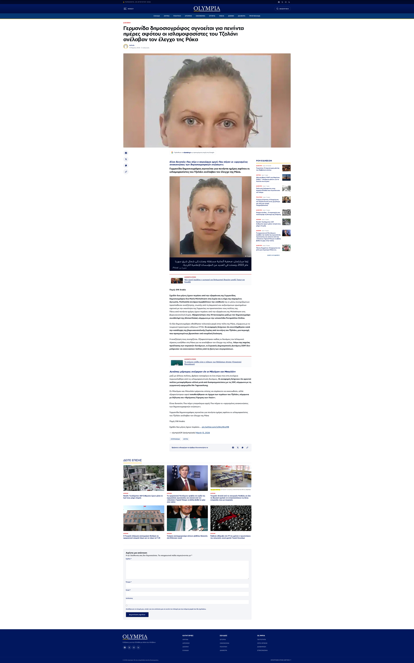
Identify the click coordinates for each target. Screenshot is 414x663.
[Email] (285, 2)
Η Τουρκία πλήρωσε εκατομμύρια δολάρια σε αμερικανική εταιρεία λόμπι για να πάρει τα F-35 (141, 537)
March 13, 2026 (203, 432)
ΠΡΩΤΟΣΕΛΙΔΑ (254, 16)
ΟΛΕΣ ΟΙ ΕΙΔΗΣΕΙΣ (273, 255)
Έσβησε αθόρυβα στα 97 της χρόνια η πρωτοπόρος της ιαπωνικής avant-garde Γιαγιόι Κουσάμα (230, 537)
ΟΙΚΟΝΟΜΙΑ (200, 16)
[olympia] (207, 8)
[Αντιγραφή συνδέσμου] (126, 171)
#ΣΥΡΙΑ (185, 439)
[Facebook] (278, 2)
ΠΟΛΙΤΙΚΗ (177, 16)
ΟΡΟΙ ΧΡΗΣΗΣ (262, 643)
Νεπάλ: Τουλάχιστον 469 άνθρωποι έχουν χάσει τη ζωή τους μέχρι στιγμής (143, 497)
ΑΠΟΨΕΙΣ (188, 16)
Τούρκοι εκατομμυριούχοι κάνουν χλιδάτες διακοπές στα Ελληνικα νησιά (187, 537)
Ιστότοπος (129, 598)
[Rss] (289, 2)
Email (128, 590)
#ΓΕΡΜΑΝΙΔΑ (175, 439)
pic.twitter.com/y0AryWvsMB (215, 427)
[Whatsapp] (126, 165)
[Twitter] (282, 2)
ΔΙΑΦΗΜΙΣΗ (261, 647)
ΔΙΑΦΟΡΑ (241, 16)
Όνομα (129, 582)
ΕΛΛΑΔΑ (157, 16)
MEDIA (221, 16)
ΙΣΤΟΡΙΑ (212, 16)
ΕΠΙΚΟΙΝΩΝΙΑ (262, 650)
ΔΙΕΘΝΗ (231, 16)
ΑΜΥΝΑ (167, 16)
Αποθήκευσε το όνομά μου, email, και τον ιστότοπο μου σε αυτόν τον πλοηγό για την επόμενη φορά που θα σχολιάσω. (166, 609)
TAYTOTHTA (261, 639)
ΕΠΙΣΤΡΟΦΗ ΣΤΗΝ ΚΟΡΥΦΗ (281, 660)
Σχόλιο (129, 559)
